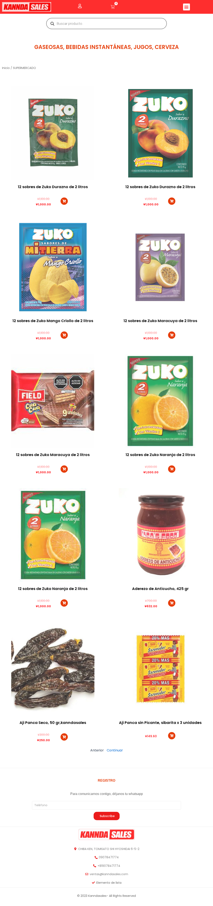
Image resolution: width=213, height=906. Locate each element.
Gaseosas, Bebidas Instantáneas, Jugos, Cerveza (106, 47)
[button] (186, 7)
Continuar (115, 750)
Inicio (6, 68)
